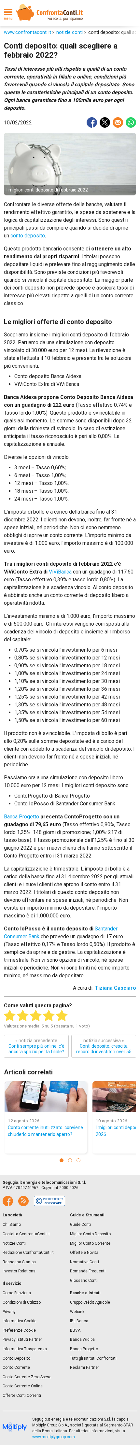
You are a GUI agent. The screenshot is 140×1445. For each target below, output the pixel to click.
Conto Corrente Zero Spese (27, 1377)
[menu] (8, 12)
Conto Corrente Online (23, 1386)
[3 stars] (36, 1016)
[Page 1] (61, 1160)
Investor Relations (19, 1271)
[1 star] (10, 1016)
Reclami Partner (84, 1367)
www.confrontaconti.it (27, 32)
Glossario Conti (84, 1280)
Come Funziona (17, 1293)
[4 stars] (49, 1016)
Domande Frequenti (87, 1271)
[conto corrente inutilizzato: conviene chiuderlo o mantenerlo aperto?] (46, 1096)
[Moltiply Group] (15, 1427)
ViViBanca (60, 572)
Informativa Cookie (19, 1321)
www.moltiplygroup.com (53, 1437)
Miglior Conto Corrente (90, 1243)
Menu (8, 19)
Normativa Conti (84, 1262)
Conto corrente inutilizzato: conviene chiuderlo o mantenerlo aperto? (45, 1131)
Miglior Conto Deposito (90, 1234)
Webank (77, 1312)
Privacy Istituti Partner (22, 1339)
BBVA (75, 1330)
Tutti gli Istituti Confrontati (93, 1358)
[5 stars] (62, 1016)
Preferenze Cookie (19, 1330)
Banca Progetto (21, 817)
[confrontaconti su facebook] (8, 1201)
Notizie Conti (14, 1243)
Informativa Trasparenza (25, 1349)
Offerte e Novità (84, 1252)
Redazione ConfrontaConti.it (28, 1252)
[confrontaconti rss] (23, 1201)
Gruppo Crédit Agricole (90, 1302)
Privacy (9, 1312)
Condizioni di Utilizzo (22, 1302)
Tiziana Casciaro (115, 988)
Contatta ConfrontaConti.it (26, 1234)
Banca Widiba (82, 1339)
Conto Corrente (16, 1367)
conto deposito (27, 236)
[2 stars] (23, 1016)
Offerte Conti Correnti (22, 1395)
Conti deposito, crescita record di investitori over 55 (104, 1046)
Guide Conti (80, 1224)
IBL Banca (79, 1321)
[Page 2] (70, 1160)
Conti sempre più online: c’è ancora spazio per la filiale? (36, 1046)
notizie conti (69, 32)
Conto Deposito (16, 1358)
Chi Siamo (12, 1224)
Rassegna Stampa (19, 1262)
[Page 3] (78, 1160)
